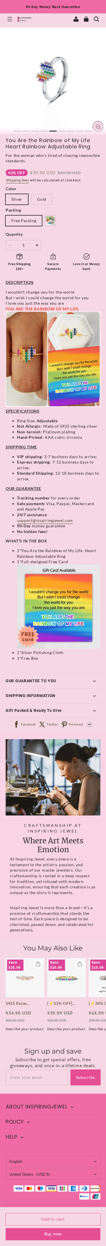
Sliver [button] (16, 199)
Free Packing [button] (23, 220)
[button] (10, 19)
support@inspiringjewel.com (45, 520)
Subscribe (85, 1077)
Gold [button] (41, 199)
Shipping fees (17, 180)
